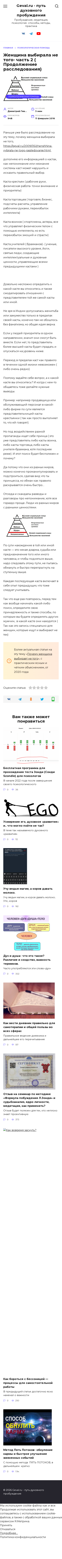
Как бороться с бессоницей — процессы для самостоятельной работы (28, 1382)
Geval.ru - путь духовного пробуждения (31, 10)
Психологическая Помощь (23, 96)
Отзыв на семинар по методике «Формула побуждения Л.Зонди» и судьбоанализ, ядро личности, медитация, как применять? (29, 1100)
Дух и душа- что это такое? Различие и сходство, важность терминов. (27, 959)
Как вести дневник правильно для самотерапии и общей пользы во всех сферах (29, 1027)
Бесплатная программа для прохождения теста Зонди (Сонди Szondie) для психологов (29, 772)
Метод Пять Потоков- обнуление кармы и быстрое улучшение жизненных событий (28, 1453)
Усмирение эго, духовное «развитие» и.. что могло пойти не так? (31, 823)
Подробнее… (9, 1533)
